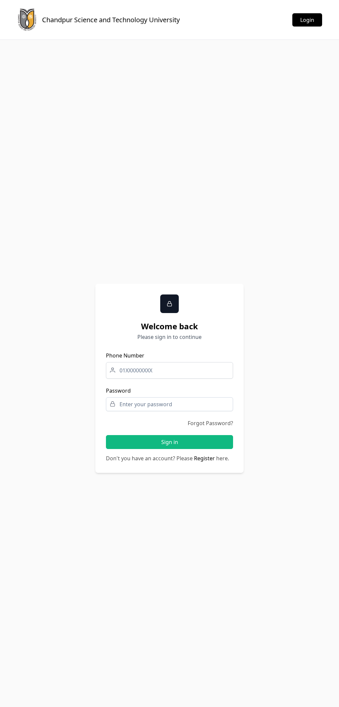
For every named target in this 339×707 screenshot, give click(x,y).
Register (204, 458)
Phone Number (125, 355)
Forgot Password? (210, 423)
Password (118, 390)
